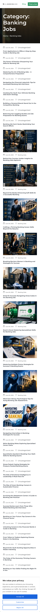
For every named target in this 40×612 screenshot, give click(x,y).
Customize (20, 602)
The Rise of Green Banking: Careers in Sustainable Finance (17, 486)
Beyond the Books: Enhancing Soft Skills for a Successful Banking (19, 193)
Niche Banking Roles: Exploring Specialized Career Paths (19, 444)
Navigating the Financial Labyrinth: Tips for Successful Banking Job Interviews (19, 83)
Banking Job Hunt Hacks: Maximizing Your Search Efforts (19, 125)
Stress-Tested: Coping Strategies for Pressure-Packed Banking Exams (16, 465)
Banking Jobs (22, 155)
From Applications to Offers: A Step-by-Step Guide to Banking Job (19, 52)
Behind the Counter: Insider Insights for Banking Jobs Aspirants (18, 159)
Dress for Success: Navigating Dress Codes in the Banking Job (20, 296)
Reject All (20, 608)
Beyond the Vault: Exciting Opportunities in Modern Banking (19, 548)
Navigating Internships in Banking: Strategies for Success (16, 434)
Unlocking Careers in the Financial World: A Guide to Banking (19, 528)
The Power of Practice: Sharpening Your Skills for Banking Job (18, 62)
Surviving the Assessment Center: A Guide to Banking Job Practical (20, 496)
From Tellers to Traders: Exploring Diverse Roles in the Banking (18, 538)
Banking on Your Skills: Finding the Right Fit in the (19, 569)
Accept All (20, 597)
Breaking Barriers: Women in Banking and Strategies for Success (19, 262)
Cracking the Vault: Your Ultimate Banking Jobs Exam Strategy (19, 94)
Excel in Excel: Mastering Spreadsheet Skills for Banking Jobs (19, 331)
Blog (24, 4)
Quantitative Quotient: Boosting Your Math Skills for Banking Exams (19, 455)
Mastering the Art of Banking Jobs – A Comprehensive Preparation (17, 73)
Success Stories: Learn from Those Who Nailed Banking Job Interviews (17, 507)
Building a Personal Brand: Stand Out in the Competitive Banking (19, 104)
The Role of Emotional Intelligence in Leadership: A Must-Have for (17, 475)
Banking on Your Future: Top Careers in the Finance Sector (19, 517)
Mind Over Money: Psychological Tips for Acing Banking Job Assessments (18, 399)
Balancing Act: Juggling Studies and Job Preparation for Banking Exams (18, 114)
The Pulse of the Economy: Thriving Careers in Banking (19, 559)
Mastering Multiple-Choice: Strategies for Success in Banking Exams (18, 365)
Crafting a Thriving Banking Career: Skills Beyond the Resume (18, 228)
